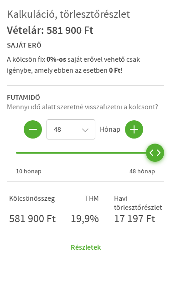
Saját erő (24, 44)
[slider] (155, 153)
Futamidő (23, 97)
